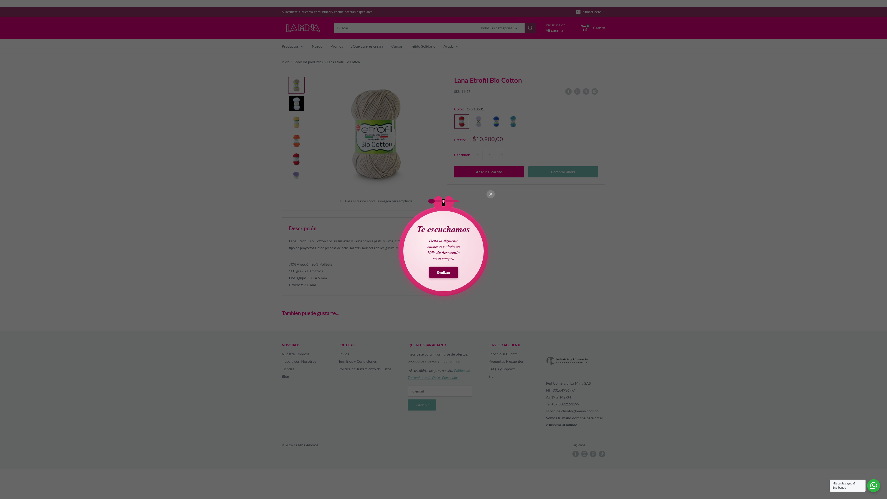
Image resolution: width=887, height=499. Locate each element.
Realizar (444, 272)
